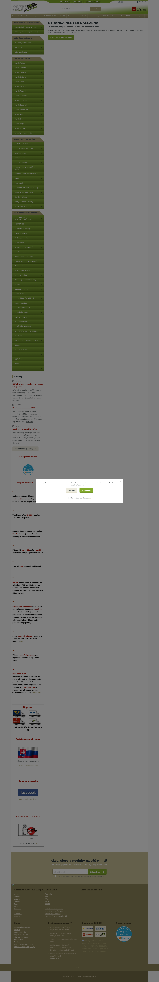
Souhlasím (86, 490)
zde (89, 498)
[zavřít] (120, 481)
